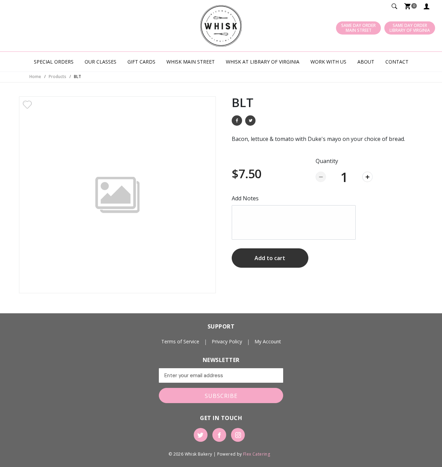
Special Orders (54, 61)
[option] (117, 195)
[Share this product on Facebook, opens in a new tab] (237, 120)
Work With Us (328, 61)
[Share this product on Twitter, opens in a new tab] (250, 120)
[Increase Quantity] (367, 177)
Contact (397, 61)
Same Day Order (358, 27)
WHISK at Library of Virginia (262, 61)
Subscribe (221, 396)
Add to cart (269, 258)
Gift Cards (141, 61)
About (365, 61)
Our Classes (100, 61)
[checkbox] (27, 104)
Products (57, 76)
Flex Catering (256, 454)
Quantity (327, 161)
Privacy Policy (227, 341)
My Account (427, 7)
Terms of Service (180, 341)
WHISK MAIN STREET (190, 61)
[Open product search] (394, 7)
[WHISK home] (221, 26)
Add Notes (245, 198)
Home (35, 76)
